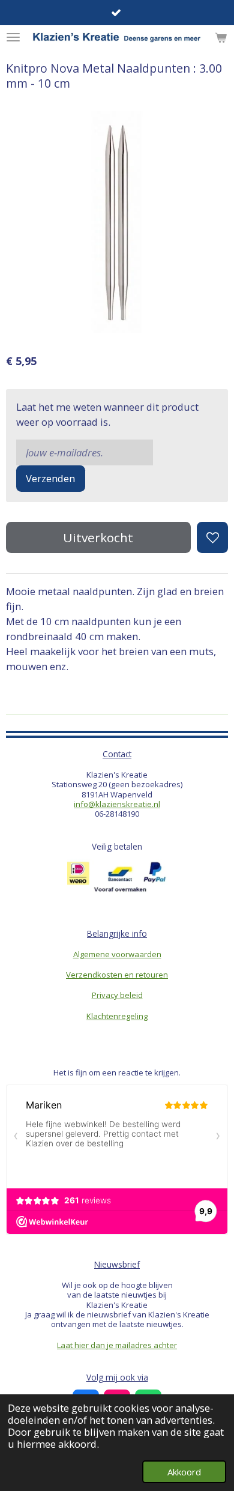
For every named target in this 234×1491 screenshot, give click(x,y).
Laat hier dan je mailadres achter (117, 1345)
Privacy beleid (117, 995)
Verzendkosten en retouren (117, 974)
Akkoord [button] (184, 1472)
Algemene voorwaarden (117, 954)
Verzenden (50, 478)
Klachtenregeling (117, 1016)
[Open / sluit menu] (13, 37)
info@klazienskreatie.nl (117, 804)
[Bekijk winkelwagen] (221, 37)
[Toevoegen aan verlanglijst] (212, 537)
